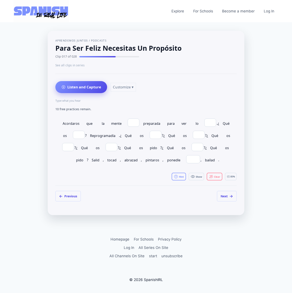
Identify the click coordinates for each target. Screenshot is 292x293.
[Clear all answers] (214, 176)
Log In (269, 11)
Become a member (238, 11)
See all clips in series (70, 65)
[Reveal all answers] (196, 176)
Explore (177, 11)
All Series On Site (153, 247)
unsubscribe (172, 256)
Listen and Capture (84, 87)
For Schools (203, 11)
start (153, 256)
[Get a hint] (179, 176)
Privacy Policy (169, 239)
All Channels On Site (127, 256)
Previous (68, 196)
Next (227, 196)
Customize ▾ (123, 87)
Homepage (120, 239)
